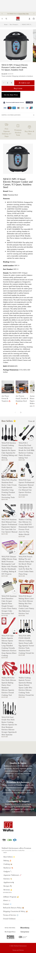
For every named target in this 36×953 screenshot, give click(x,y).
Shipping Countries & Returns (11, 115)
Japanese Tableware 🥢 (12, 875)
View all (31, 421)
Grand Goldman (9, 918)
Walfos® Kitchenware (20, 946)
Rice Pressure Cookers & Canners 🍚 (15, 24)
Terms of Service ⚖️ (11, 915)
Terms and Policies (18, 950)
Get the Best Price (11, 94)
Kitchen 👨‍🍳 (7, 878)
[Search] (6, 19)
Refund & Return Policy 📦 (13, 907)
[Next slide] (34, 14)
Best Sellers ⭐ (9, 856)
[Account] (29, 19)
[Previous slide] (2, 14)
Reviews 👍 (7, 889)
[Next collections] (21, 412)
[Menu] (2, 18)
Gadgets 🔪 (7, 871)
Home (6, 24)
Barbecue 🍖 (8, 867)
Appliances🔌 (8, 882)
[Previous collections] (15, 412)
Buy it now (18, 88)
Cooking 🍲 (7, 864)
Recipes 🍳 (7, 886)
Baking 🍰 (7, 860)
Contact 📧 (7, 904)
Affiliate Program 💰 (11, 896)
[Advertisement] (18, 5)
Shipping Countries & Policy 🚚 (15, 911)
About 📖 (6, 900)
